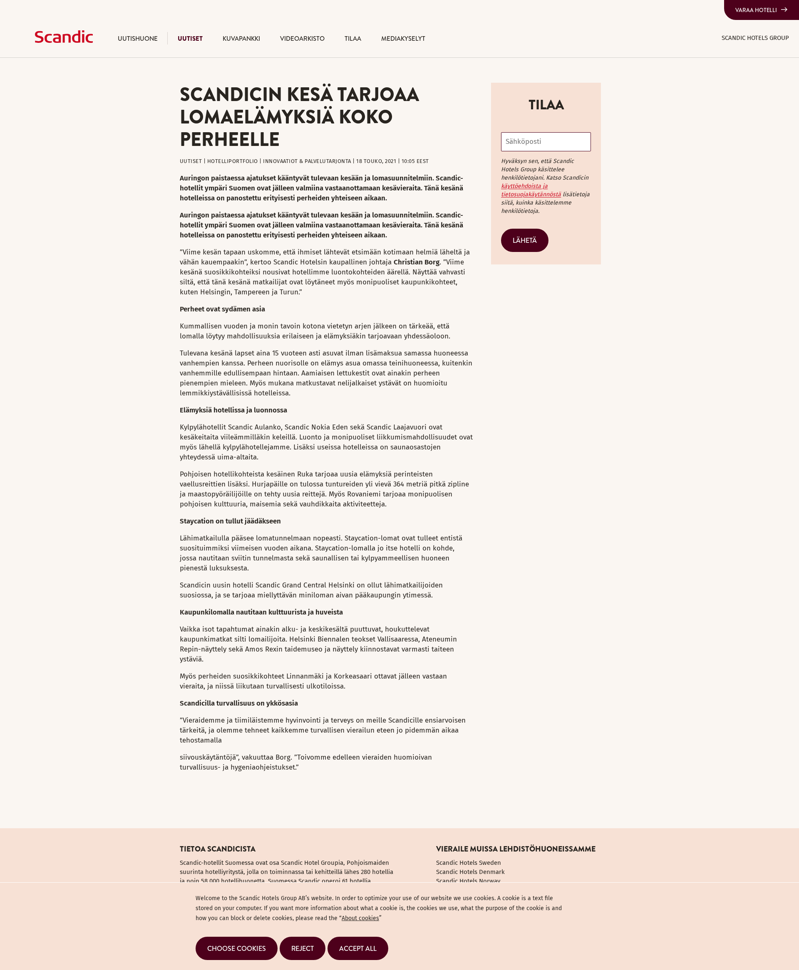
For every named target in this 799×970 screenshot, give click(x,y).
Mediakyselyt (403, 38)
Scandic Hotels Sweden (468, 862)
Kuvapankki (241, 38)
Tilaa (353, 38)
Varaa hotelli (756, 10)
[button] (237, 948)
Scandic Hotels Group (755, 38)
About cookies (360, 918)
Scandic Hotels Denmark (470, 872)
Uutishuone (138, 38)
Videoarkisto (302, 38)
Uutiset (190, 38)
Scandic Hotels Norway (468, 881)
